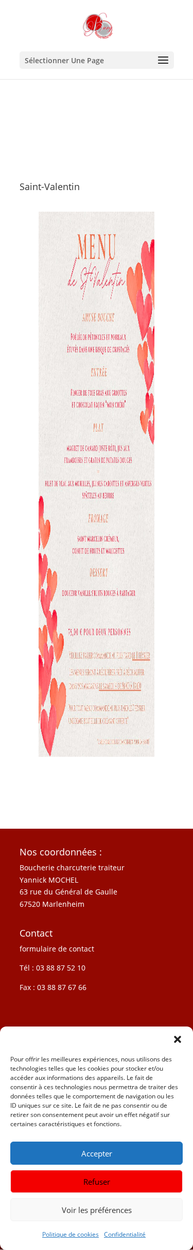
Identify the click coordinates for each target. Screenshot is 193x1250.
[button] (177, 1039)
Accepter (96, 1153)
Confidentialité (125, 1234)
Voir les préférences (97, 1210)
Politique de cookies (70, 1234)
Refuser (96, 1182)
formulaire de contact (57, 949)
